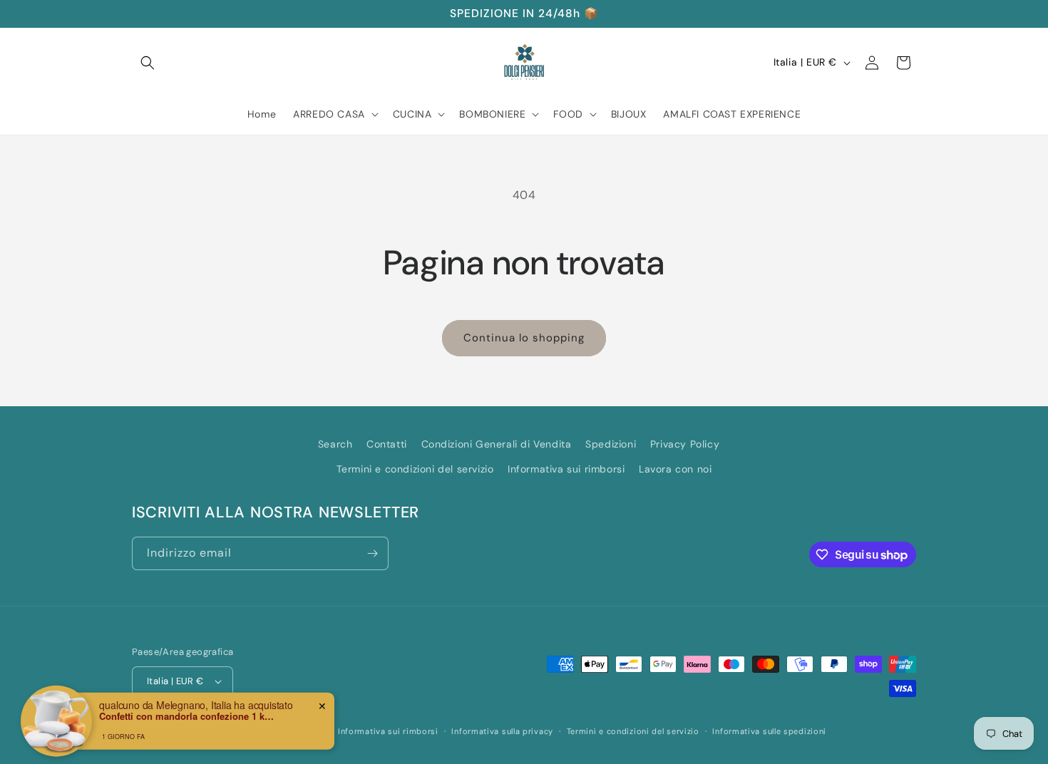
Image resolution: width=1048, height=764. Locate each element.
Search (335, 444)
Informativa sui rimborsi (566, 469)
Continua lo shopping (524, 338)
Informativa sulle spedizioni (769, 731)
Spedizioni (610, 444)
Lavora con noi (675, 469)
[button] (147, 62)
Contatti (386, 444)
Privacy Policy (684, 444)
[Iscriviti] (372, 553)
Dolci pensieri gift (203, 731)
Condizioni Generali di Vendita (496, 444)
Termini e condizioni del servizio (415, 469)
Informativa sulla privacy (502, 731)
